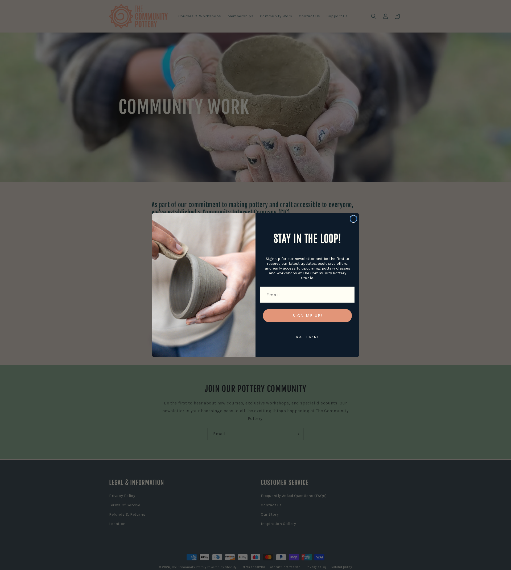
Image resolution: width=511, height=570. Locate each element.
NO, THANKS (307, 337)
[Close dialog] (353, 219)
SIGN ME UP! (307, 315)
